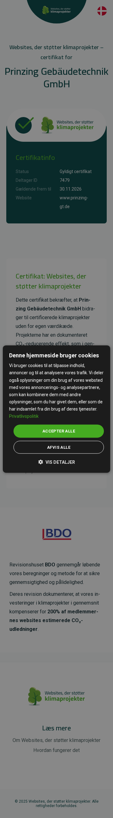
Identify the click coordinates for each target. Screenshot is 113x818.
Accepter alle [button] (58, 431)
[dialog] (56, 409)
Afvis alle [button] (58, 447)
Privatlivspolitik (24, 416)
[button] (56, 461)
